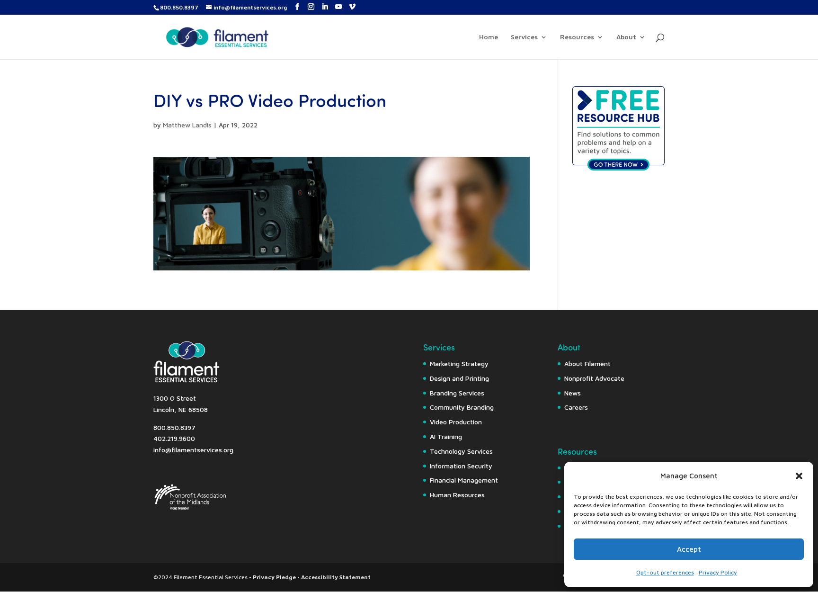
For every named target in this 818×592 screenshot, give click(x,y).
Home (488, 37)
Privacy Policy (718, 572)
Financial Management (464, 480)
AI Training (446, 436)
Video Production (456, 422)
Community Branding (462, 407)
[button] (799, 476)
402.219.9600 (174, 438)
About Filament (587, 363)
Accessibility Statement (336, 577)
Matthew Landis (187, 125)
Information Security (461, 466)
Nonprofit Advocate (594, 378)
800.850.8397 (179, 7)
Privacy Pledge (274, 577)
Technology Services (461, 451)
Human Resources (457, 495)
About (626, 37)
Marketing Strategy (459, 363)
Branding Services (457, 393)
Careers (576, 407)
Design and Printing (459, 378)
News (572, 393)
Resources (577, 37)
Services (524, 37)
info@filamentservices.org (193, 450)
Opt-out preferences (665, 572)
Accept (689, 549)
